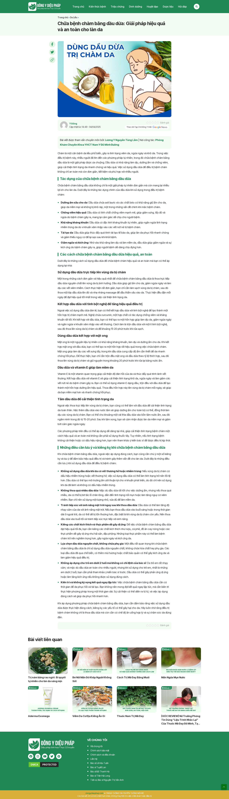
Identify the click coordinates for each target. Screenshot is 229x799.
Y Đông (73, 123)
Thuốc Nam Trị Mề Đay (130, 716)
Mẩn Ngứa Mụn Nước (173, 677)
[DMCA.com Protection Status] (43, 764)
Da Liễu (73, 17)
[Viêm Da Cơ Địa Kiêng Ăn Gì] (92, 699)
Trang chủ (78, 6)
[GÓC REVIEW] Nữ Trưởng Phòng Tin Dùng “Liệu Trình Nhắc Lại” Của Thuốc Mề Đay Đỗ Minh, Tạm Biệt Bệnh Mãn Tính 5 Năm (180, 720)
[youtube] (45, 756)
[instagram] (38, 756)
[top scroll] (224, 787)
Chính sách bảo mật (99, 750)
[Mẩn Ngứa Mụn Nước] (181, 660)
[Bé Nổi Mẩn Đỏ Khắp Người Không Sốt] (92, 660)
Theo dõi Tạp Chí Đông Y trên (139, 127)
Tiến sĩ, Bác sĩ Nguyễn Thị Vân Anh (107, 780)
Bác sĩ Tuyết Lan (98, 767)
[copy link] (52, 60)
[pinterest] (59, 756)
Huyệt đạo (152, 6)
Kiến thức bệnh (97, 6)
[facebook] (30, 756)
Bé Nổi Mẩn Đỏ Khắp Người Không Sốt (91, 679)
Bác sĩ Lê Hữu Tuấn (99, 763)
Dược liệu (168, 6)
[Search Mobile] (196, 6)
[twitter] (52, 756)
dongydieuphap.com (94, 793)
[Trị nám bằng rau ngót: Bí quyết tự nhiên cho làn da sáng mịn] (48, 660)
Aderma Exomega (39, 716)
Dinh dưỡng (135, 6)
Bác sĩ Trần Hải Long (100, 775)
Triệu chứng (117, 6)
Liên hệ (93, 759)
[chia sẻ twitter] (52, 52)
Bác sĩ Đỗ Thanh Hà (99, 771)
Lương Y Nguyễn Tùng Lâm (121, 140)
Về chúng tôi (96, 746)
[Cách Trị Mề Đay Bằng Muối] (137, 660)
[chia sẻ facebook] (52, 44)
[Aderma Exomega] (48, 699)
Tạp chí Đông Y (44, 6)
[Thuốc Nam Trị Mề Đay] (137, 699)
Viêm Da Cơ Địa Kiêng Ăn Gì (88, 716)
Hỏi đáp (182, 6)
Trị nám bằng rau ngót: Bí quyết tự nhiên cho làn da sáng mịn (47, 679)
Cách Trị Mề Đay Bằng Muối (133, 677)
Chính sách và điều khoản (102, 754)
